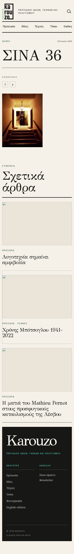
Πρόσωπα (9, 26)
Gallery (68, 26)
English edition (16, 507)
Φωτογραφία (14, 501)
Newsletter (46, 480)
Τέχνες (39, 26)
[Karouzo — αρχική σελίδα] (7, 11)
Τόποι (53, 26)
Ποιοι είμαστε (48, 475)
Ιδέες (25, 26)
